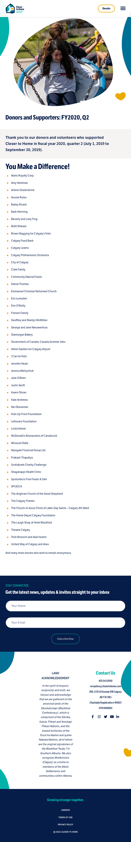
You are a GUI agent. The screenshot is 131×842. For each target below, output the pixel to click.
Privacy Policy (65, 824)
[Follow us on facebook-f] (93, 716)
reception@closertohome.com (105, 686)
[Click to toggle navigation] (123, 8)
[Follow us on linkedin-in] (118, 716)
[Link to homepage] (14, 8)
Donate (106, 8)
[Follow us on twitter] (105, 716)
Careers (65, 810)
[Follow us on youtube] (111, 716)
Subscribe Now (65, 639)
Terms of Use (65, 817)
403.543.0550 (105, 681)
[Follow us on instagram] (99, 716)
